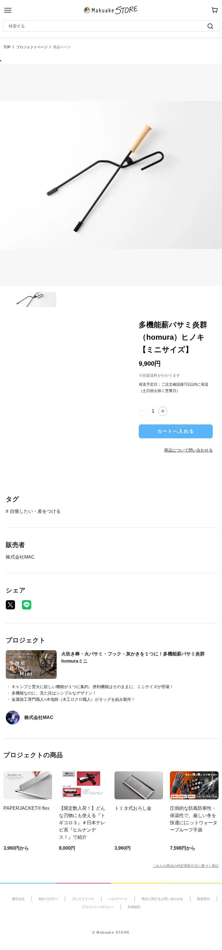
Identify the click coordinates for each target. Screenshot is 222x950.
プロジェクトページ (31, 47)
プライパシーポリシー (98, 907)
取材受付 (203, 899)
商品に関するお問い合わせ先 (162, 899)
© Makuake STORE (111, 932)
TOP (6, 47)
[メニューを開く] (8, 10)
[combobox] (108, 26)
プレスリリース (83, 899)
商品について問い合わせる (188, 450)
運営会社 (18, 899)
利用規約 (134, 907)
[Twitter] (10, 604)
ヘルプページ (117, 899)
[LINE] (26, 604)
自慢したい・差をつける (35, 511)
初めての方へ (48, 899)
